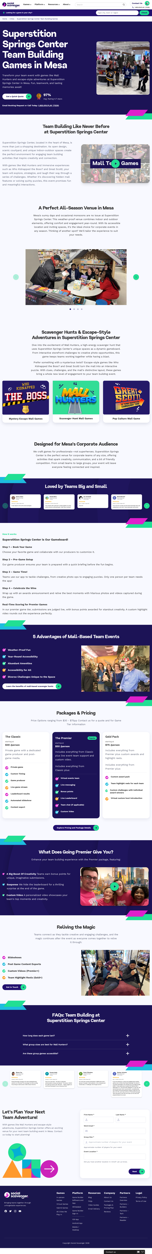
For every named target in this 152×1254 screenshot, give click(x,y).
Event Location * (90, 1151)
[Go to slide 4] (81, 309)
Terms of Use (141, 1201)
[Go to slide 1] (70, 309)
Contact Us (108, 1201)
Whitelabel (76, 1207)
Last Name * (121, 1115)
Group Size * (89, 1137)
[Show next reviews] (147, 506)
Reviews (107, 1212)
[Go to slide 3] (78, 309)
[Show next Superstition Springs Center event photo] (136, 277)
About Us (108, 1197)
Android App (77, 1223)
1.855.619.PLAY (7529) (142, 7)
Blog (90, 1197)
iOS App (75, 1219)
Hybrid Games (62, 1208)
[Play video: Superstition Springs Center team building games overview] (115, 163)
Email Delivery (94, 1209)
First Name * (89, 1115)
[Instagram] (15, 1211)
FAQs (90, 1201)
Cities (12, 19)
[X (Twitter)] (10, 1211)
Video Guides (93, 1205)
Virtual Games (62, 1204)
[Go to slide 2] (74, 309)
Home (4, 19)
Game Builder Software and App (77, 1200)
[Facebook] (5, 1211)
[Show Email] (138, 1252)
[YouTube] (20, 1211)
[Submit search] (124, 5)
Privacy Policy (141, 1197)
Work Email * (89, 1126)
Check (144, 13)
